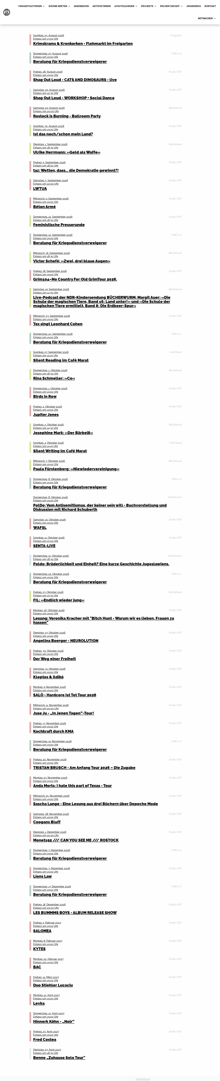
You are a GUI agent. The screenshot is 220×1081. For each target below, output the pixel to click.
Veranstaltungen (30, 6)
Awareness (194, 6)
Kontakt (210, 6)
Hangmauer (81, 6)
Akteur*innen (101, 6)
